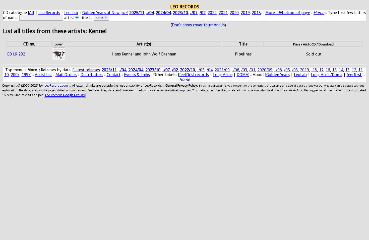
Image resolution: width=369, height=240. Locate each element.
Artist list (43, 74)
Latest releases (87, 70)
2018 (256, 12)
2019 (245, 12)
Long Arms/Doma (326, 74)
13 (347, 70)
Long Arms (222, 74)
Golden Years (278, 74)
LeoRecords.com (56, 85)
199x (26, 74)
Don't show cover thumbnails (198, 25)
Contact (113, 74)
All (31, 12)
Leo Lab (71, 12)
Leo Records (49, 12)
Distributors (92, 74)
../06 (235, 70)
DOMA (242, 74)
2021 (223, 12)
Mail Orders (66, 74)
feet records (194, 74)
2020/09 (264, 70)
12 (354, 70)
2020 (234, 12)
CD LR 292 (16, 54)
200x (15, 74)
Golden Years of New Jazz (104, 12)
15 (334, 70)
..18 (314, 70)
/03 (244, 70)
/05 (287, 70)
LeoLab (300, 74)
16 (328, 70)
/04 (210, 70)
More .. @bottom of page (287, 12)
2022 (212, 12)
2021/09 (222, 70)
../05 (201, 70)
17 (321, 70)
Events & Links (137, 74)
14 (341, 70)
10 (6, 74)
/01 (252, 70)
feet (354, 74)
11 (360, 70)
